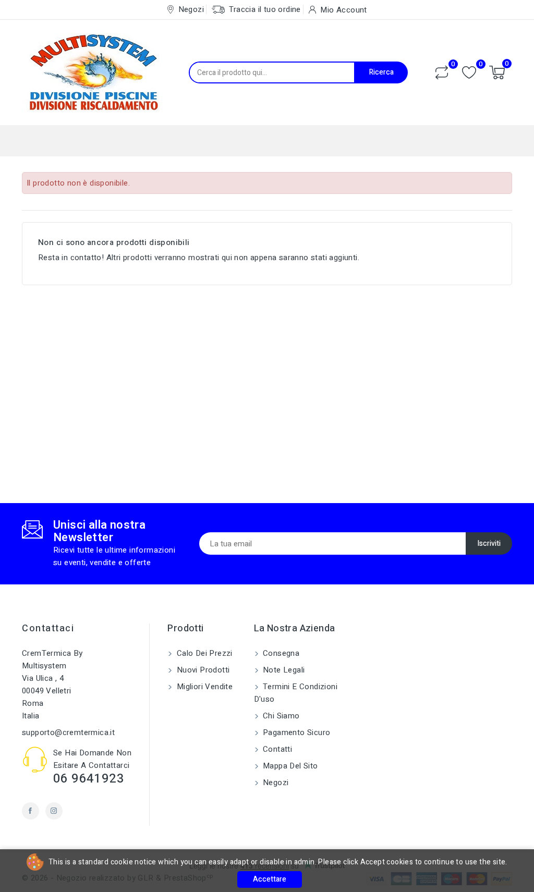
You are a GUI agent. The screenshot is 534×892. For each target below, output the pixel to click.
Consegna (280, 653)
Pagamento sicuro (296, 732)
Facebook (30, 811)
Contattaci (48, 628)
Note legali (283, 670)
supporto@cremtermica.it (68, 732)
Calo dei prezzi (203, 653)
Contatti (277, 749)
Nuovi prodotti (201, 670)
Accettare (269, 879)
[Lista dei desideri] (469, 73)
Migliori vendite (203, 686)
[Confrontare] (441, 72)
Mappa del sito (289, 766)
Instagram (54, 811)
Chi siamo (280, 716)
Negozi (275, 782)
